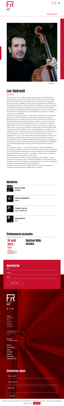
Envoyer (12, 396)
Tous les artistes (52, 14)
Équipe (9, 345)
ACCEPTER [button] (37, 403)
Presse (9, 349)
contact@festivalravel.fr (12, 331)
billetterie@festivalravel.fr (13, 340)
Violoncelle (10, 94)
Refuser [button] (30, 403)
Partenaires (10, 347)
